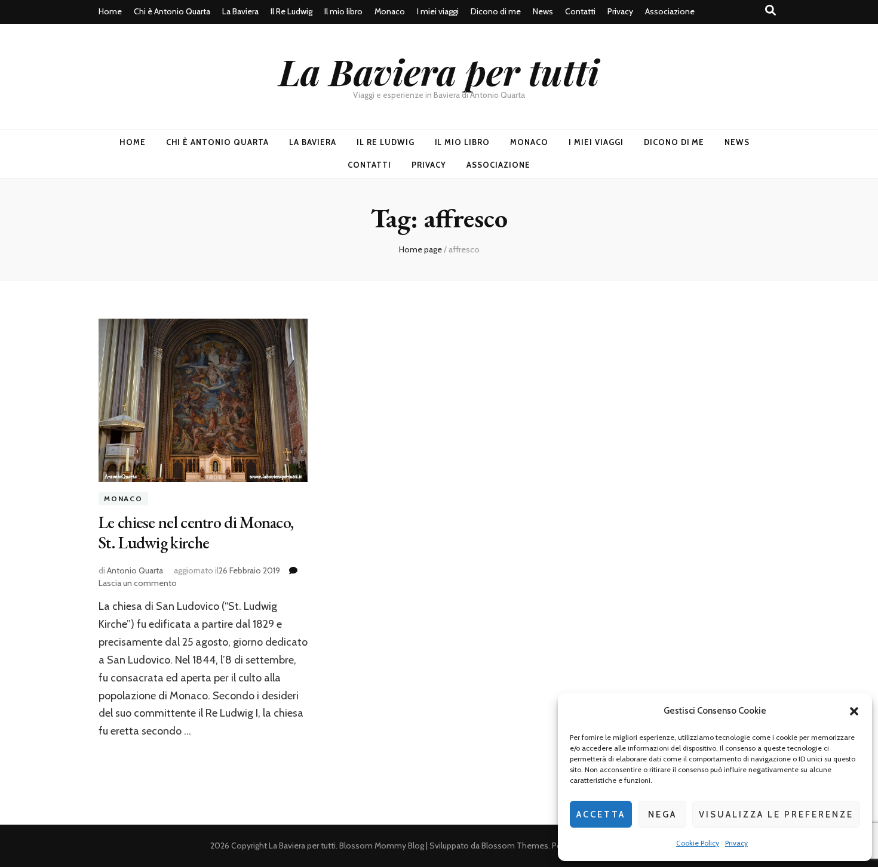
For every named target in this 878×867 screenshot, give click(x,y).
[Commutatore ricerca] (770, 10)
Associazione (670, 11)
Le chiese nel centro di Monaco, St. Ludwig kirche (196, 532)
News (543, 11)
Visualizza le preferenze (776, 814)
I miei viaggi (438, 11)
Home (110, 11)
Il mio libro (343, 11)
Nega (662, 814)
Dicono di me (496, 11)
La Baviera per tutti (439, 71)
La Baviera (240, 11)
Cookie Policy (697, 842)
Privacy (736, 842)
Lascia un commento (138, 583)
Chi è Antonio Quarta (172, 11)
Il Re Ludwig (291, 11)
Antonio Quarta (135, 570)
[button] (854, 711)
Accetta (600, 814)
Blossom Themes (514, 845)
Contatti (580, 11)
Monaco (389, 11)
